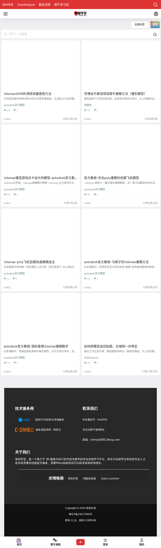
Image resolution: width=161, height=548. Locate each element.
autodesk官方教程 (14, 105)
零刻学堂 (73, 478)
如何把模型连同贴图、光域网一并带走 (111, 346)
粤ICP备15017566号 (80, 514)
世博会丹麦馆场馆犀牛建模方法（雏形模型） (115, 94)
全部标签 (140, 24)
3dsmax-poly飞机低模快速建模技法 (29, 262)
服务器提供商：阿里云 (48, 429)
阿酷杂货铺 (89, 478)
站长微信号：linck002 (95, 419)
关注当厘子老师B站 (93, 429)
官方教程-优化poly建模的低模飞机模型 (111, 178)
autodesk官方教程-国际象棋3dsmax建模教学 (36, 346)
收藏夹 (88, 105)
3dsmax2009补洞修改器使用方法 (27, 94)
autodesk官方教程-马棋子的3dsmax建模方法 (116, 262)
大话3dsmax (91, 357)
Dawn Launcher (110, 478)
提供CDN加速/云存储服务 (49, 419)
